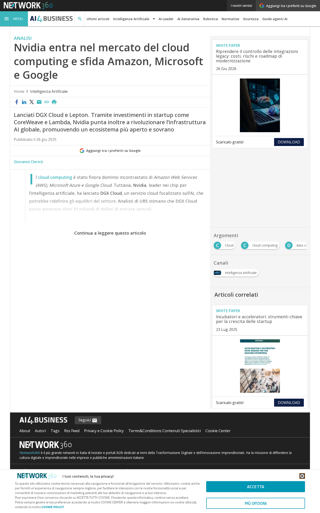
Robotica (210, 19)
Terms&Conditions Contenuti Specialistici (164, 430)
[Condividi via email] (39, 102)
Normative (230, 19)
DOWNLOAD (289, 142)
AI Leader (166, 19)
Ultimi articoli (98, 19)
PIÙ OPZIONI (256, 503)
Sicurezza (251, 19)
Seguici (85, 420)
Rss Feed (71, 430)
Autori (40, 430)
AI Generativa (188, 19)
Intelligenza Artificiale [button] (131, 19)
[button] (14, 18)
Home (19, 91)
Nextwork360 (29, 452)
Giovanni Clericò (28, 162)
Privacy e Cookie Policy (104, 430)
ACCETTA (255, 486)
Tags (55, 430)
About (24, 430)
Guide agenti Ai (274, 19)
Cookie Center (218, 430)
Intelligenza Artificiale (49, 91)
